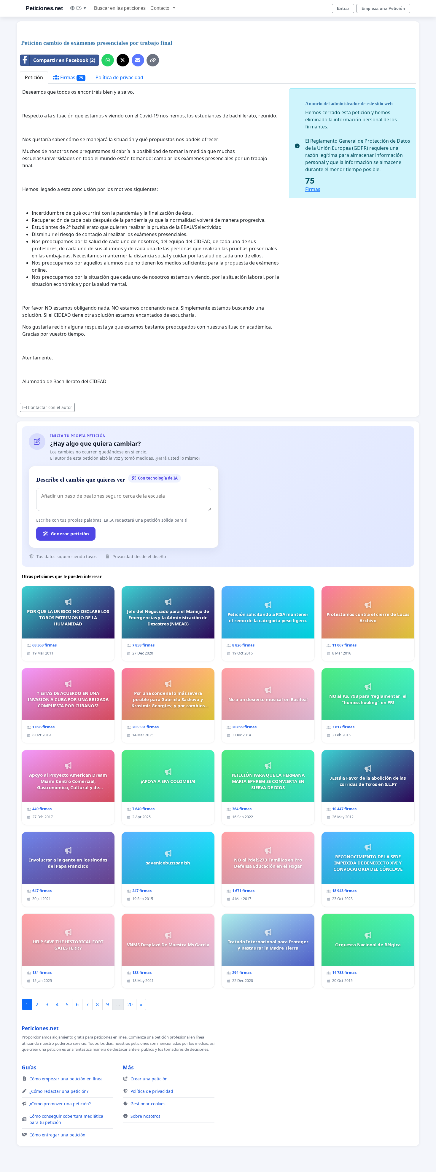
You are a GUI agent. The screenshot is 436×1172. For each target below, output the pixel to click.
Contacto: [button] (161, 8)
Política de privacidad (119, 77)
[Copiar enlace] (153, 60)
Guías (29, 1067)
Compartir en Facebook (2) (64, 60)
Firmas (71, 77)
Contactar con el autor (50, 407)
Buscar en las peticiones (120, 8)
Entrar (343, 8)
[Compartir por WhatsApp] (107, 60)
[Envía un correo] (138, 60)
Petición (34, 77)
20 (130, 1004)
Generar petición (70, 533)
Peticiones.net (44, 8)
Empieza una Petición (383, 8)
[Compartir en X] (123, 60)
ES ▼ (81, 8)
